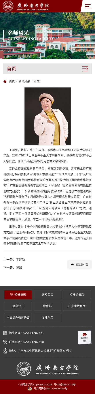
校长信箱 (20, 294)
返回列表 (82, 264)
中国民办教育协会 (18, 317)
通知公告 (47, 294)
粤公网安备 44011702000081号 (50, 388)
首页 (12, 81)
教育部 (47, 306)
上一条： (14, 259)
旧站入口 (47, 317)
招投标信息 (77, 294)
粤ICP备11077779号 (65, 384)
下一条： (12, 267)
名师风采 (24, 81)
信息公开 (18, 306)
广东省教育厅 (77, 306)
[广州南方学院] (26, 6)
